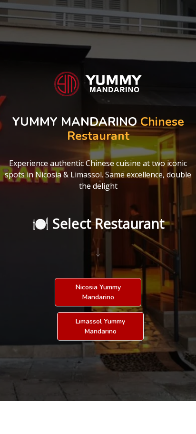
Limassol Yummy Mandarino (100, 326)
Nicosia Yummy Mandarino (98, 292)
